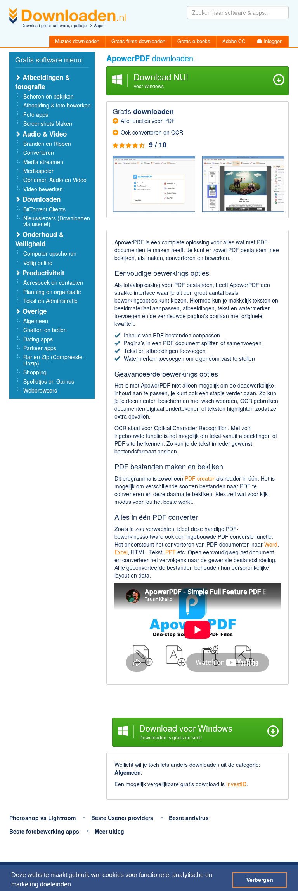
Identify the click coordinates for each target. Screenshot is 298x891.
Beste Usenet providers (122, 818)
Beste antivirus (189, 818)
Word (270, 544)
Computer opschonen (49, 253)
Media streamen (43, 162)
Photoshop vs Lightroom (42, 818)
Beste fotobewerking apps (44, 831)
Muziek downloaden (77, 41)
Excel (121, 552)
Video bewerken (43, 189)
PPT (170, 552)
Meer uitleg (109, 831)
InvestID (236, 784)
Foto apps (35, 114)
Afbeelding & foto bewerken (57, 105)
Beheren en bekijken (48, 96)
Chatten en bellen (45, 330)
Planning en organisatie (52, 292)
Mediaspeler (38, 171)
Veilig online (37, 262)
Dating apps (38, 339)
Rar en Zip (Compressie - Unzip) (54, 360)
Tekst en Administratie (50, 300)
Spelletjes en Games (48, 381)
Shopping (35, 372)
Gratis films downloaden (138, 41)
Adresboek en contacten (53, 282)
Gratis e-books (193, 41)
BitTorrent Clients (44, 209)
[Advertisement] (197, 702)
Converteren (38, 152)
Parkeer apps (39, 348)
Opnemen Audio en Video (55, 179)
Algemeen (35, 321)
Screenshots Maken (47, 123)
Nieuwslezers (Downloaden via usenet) (56, 221)
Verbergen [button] (259, 880)
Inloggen (272, 41)
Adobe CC (233, 41)
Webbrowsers (40, 390)
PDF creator (200, 478)
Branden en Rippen (47, 143)
